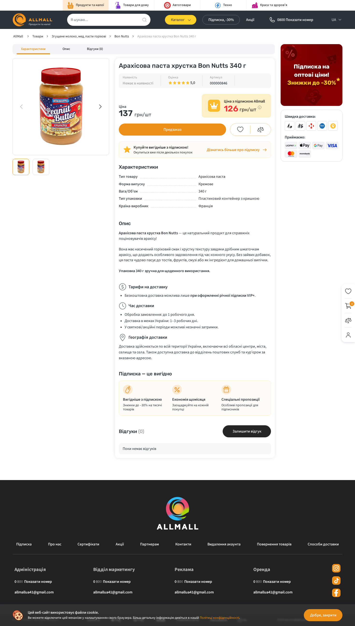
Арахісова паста (212, 176)
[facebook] (336, 593)
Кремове (206, 184)
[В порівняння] (260, 130)
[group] (61, 106)
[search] (144, 20)
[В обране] (240, 130)
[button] (100, 106)
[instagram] (336, 568)
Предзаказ (172, 129)
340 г (203, 191)
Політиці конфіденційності (219, 617)
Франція (206, 206)
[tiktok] (336, 580)
